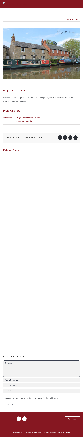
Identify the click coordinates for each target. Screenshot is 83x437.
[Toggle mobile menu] (79, 3)
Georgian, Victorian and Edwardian (29, 118)
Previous (69, 20)
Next (76, 20)
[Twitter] (19, 418)
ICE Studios (66, 433)
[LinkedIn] (24, 418)
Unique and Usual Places (25, 121)
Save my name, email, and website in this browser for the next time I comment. (34, 398)
